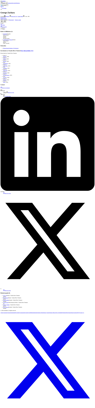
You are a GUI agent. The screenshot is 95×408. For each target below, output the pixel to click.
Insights (13, 312)
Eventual (5, 72)
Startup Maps (52, 312)
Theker (4, 58)
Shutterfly (7, 16)
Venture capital (18, 19)
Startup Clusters (46, 312)
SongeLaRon (6, 300)
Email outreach (74, 312)
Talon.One (5, 70)
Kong (4, 82)
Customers (5, 312)
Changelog (9, 312)
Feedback (64, 312)
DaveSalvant (6, 307)
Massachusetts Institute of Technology (11, 48)
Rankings (18, 3)
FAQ (78, 312)
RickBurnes (5, 297)
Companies (10, 3)
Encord (4, 61)
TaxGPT (5, 77)
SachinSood (5, 302)
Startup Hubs (40, 312)
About (2, 312)
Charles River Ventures (8, 39)
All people (4, 8)
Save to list (4, 26)
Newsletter (17, 312)
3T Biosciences (6, 75)
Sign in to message (6, 87)
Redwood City (14, 16)
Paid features (68, 312)
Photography (11, 19)
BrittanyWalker (6, 304)
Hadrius (4, 56)
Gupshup (5, 68)
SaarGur (5, 295)
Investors (14, 3)
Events (29, 312)
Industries (36, 312)
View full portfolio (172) (27, 50)
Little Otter (5, 65)
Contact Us (81, 312)
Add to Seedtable (58, 312)
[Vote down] (5, 22)
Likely (5, 92)
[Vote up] (2, 22)
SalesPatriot (5, 63)
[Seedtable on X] (47, 406)
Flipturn (4, 79)
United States (20, 16)
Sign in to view (11, 92)
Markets (32, 312)
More (3, 28)
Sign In (2, 6)
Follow (3, 25)
